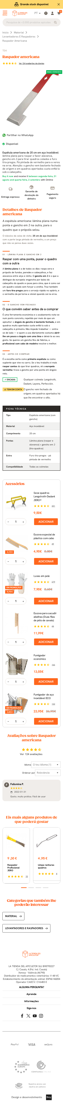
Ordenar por (28, 772)
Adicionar (45, 521)
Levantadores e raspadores (24, 928)
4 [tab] (45, 887)
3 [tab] (38, 887)
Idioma (27, 764)
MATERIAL (11, 916)
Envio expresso (34, 4)
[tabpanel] (16, 855)
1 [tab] (24, 887)
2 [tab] (31, 887)
